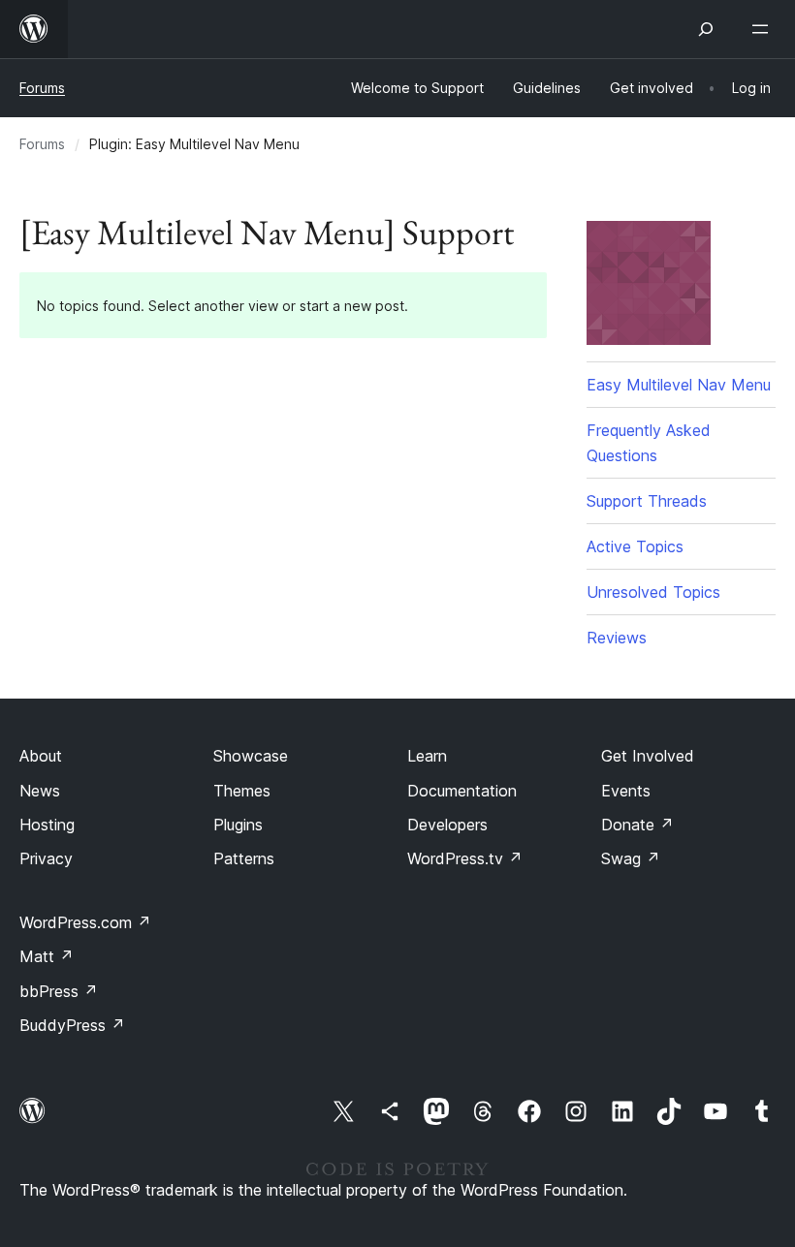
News (39, 790)
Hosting (47, 824)
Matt (46, 956)
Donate (637, 824)
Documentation (462, 790)
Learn (427, 755)
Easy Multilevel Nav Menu (679, 384)
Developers (447, 824)
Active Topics (635, 546)
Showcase (250, 755)
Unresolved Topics (653, 592)
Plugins (238, 824)
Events (626, 790)
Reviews (617, 637)
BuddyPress (72, 1025)
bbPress (58, 991)
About (40, 755)
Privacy (46, 858)
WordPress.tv (465, 858)
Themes (241, 790)
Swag (630, 858)
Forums (42, 87)
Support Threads (647, 501)
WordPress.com (85, 922)
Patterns (243, 858)
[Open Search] (706, 29)
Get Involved (647, 755)
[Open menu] (764, 29)
